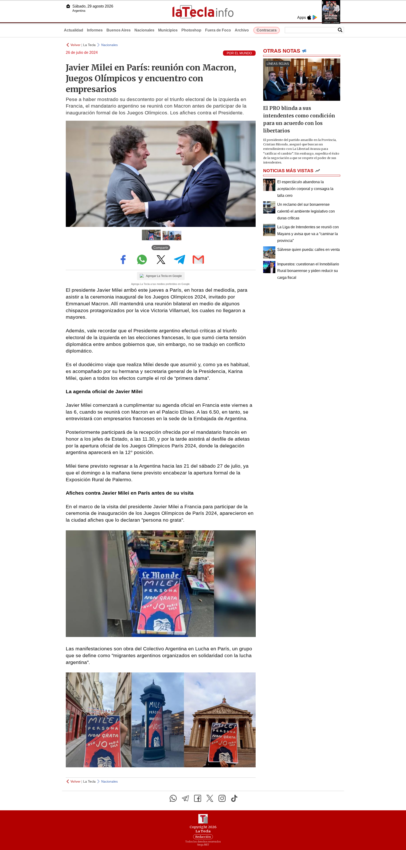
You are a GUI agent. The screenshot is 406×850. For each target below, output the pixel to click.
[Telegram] (185, 798)
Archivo (242, 30)
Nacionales (144, 30)
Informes (95, 30)
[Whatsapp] (173, 798)
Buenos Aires (118, 30)
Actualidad (73, 30)
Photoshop (191, 30)
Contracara (267, 30)
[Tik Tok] (234, 798)
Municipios (168, 30)
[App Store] (309, 17)
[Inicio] (68, 6)
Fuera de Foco (218, 30)
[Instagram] (222, 798)
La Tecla (89, 45)
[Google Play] (314, 17)
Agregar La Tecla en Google (164, 276)
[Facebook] (197, 798)
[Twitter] (209, 798)
